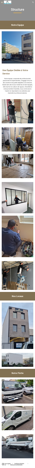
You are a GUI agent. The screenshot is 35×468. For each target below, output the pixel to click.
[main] (17, 10)
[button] (2, 2)
